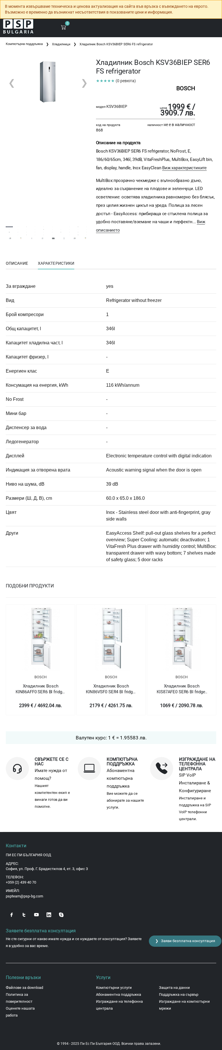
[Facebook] (11, 914)
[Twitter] (24, 914)
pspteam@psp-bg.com (24, 896)
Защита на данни (174, 987)
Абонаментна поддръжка (118, 994)
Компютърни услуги (114, 987)
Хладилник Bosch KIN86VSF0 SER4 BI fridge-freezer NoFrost (111, 689)
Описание (17, 263)
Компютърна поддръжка (24, 44)
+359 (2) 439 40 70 (21, 882)
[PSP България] (18, 26)
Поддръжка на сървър (178, 994)
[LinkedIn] (49, 914)
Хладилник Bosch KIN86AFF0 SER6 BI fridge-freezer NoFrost (40, 689)
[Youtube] (36, 914)
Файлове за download (24, 987)
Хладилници (61, 44)
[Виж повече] (40, 638)
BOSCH (40, 677)
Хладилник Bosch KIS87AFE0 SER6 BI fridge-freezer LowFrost (181, 689)
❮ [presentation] (11, 83)
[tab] (17, 263)
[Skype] (61, 914)
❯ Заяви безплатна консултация (185, 941)
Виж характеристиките (184, 167)
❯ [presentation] (84, 83)
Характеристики (56, 263)
